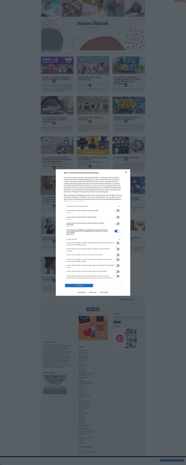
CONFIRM (79, 285)
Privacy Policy (104, 292)
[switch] (117, 210)
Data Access (93, 292)
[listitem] (93, 206)
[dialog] (93, 232)
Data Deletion (82, 292)
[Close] (126, 173)
